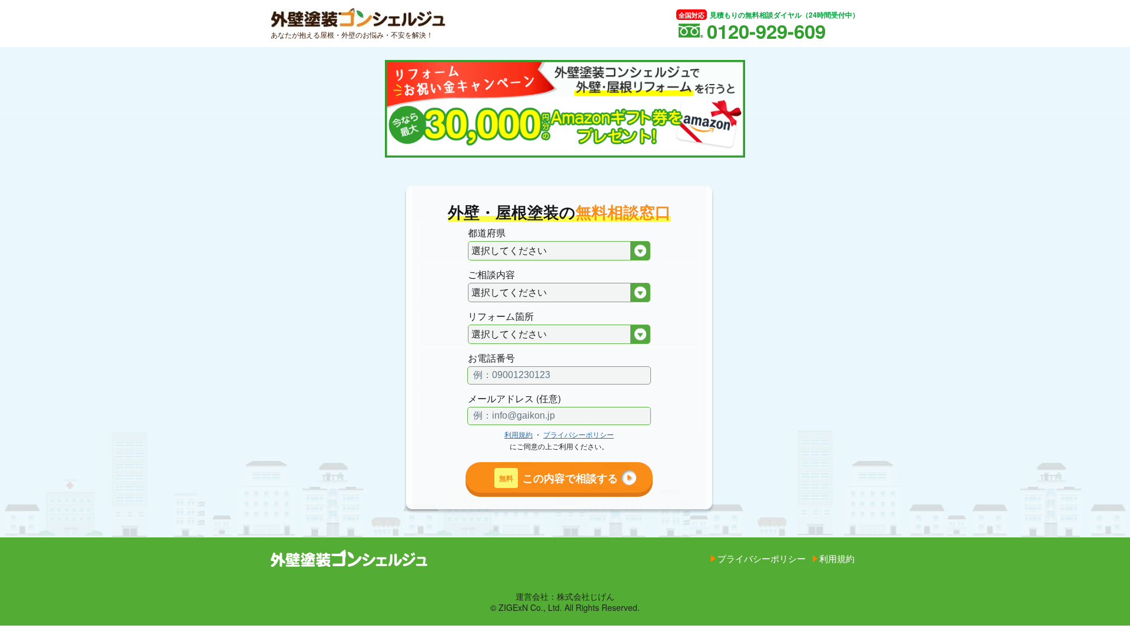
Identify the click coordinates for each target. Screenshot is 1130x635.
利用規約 (518, 434)
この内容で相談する (558, 477)
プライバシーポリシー (578, 434)
